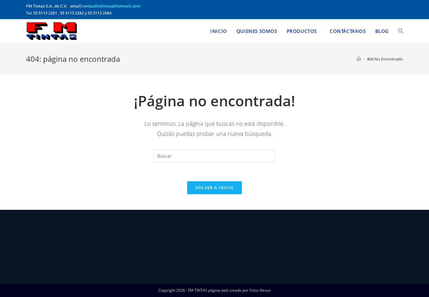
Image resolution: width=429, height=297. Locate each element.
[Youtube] (73, 270)
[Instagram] (73, 238)
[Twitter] (73, 222)
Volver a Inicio (214, 187)
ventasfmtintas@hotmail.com (111, 6)
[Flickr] (73, 254)
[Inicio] (359, 59)
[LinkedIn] (73, 246)
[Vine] (73, 262)
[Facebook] (73, 230)
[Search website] (401, 31)
